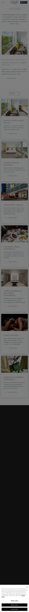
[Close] (27, 587)
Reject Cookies (14, 604)
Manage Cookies (14, 600)
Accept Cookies (14, 609)
